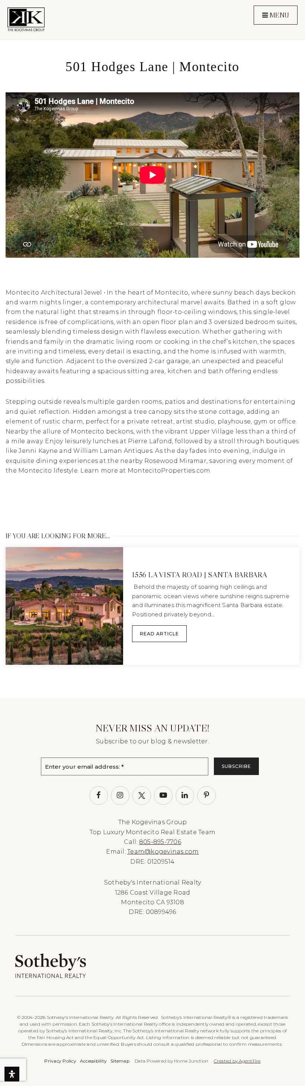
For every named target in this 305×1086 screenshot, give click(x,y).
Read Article (159, 633)
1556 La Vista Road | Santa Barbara (199, 574)
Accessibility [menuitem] (93, 1061)
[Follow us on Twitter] (141, 795)
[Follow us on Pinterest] (206, 795)
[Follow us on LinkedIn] (185, 795)
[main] (152, 349)
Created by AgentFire (237, 1061)
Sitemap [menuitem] (119, 1061)
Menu (278, 15)
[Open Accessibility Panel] (12, 1074)
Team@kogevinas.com (163, 851)
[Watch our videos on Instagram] (120, 795)
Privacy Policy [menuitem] (60, 1061)
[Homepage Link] (26, 19)
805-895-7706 (160, 841)
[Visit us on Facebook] (98, 795)
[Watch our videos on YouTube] (163, 795)
